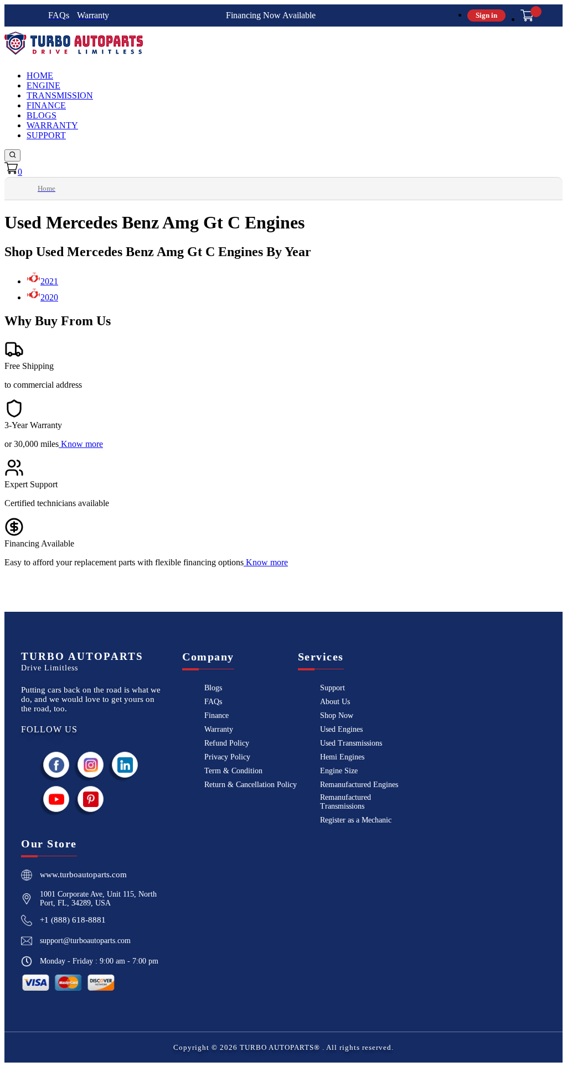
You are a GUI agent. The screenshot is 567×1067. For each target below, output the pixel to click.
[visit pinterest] (91, 799)
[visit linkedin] (125, 764)
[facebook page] (56, 764)
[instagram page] (91, 764)
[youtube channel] (56, 799)
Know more (82, 444)
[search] (12, 155)
